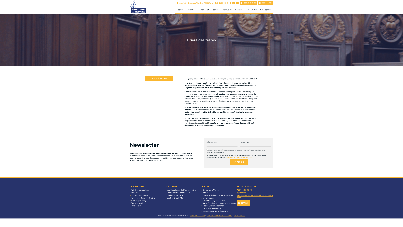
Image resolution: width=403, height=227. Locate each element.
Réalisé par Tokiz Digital (197, 215)
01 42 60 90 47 (222, 3)
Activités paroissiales (140, 190)
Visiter (205, 186)
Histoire (134, 192)
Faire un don (252, 10)
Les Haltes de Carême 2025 (178, 192)
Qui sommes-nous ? (139, 195)
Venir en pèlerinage (139, 200)
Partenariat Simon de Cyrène (143, 198)
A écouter (239, 10)
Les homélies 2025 (175, 198)
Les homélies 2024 (175, 195)
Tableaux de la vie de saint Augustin (218, 195)
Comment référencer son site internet (219, 215)
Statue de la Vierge (211, 190)
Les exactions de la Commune (215, 211)
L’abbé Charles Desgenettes (214, 206)
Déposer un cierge (139, 203)
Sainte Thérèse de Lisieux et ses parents (220, 203)
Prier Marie (192, 10)
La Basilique (179, 10)
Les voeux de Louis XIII (212, 208)
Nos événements (249, 3)
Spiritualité (227, 10)
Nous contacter (266, 10)
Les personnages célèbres (214, 200)
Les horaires (267, 3)
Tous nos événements (159, 78)
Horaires (245, 203)
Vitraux (205, 192)
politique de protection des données (239, 157)
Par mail (242, 192)
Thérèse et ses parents (209, 10)
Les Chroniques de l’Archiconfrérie (181, 190)
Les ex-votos (208, 198)
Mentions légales (239, 215)
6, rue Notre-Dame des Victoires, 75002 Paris (195, 3)
